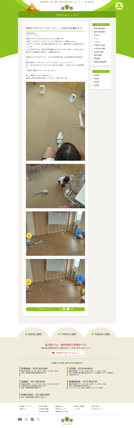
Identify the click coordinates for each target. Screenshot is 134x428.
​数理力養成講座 (99, 28)
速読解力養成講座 (100, 62)
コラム (96, 38)
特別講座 (97, 58)
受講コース (23, 409)
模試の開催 (98, 55)
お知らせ (97, 35)
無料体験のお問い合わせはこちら (68, 353)
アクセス (77, 409)
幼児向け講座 (98, 52)
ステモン (36, 35)
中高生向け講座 (99, 45)
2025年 (96, 78)
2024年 (96, 82)
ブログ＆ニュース (96, 409)
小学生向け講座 (99, 48)
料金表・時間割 (79, 406)
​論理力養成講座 (99, 32)
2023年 (96, 85)
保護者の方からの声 (61, 411)
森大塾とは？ (59, 406)
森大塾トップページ (26, 406)
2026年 (96, 75)
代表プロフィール (60, 409)
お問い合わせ (95, 406)
